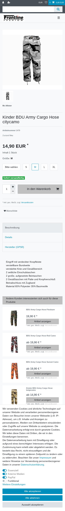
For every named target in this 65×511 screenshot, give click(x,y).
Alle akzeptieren (32, 491)
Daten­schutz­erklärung (32, 464)
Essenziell (13, 470)
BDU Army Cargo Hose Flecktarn (40, 310)
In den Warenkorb (39, 189)
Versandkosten (27, 202)
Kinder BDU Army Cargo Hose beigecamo (39, 389)
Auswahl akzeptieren (33, 504)
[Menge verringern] (12, 191)
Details (8, 237)
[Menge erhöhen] (12, 186)
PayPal (11, 477)
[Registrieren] (9, 2)
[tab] (32, 228)
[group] (14, 319)
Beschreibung (12, 227)
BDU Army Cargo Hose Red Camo (41, 336)
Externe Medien (16, 474)
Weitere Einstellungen (14, 484)
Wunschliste (11, 211)
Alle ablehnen (32, 498)
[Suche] (58, 9)
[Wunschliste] (46, 2)
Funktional (13, 481)
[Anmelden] (3, 2)
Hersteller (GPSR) (14, 247)
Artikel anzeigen (42, 321)
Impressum (45, 457)
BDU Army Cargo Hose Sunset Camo (42, 362)
